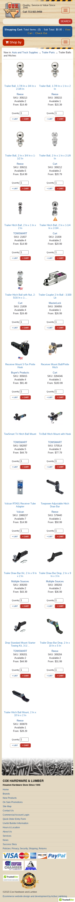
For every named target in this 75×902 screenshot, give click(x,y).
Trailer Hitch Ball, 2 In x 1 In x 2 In (20, 226)
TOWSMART (20, 233)
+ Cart (25, 119)
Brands (6, 793)
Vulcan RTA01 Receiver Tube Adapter (20, 505)
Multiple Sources (20, 581)
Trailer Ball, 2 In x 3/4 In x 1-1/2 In (20, 157)
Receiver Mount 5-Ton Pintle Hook (20, 366)
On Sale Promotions (13, 802)
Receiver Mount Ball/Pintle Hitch (55, 366)
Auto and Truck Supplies (25, 52)
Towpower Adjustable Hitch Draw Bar (55, 505)
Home (6, 789)
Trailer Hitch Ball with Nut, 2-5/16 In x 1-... (20, 296)
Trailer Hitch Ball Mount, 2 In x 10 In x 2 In (20, 714)
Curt (55, 163)
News (5, 840)
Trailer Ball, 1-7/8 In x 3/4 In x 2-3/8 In (20, 87)
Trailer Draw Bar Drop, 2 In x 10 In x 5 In (55, 644)
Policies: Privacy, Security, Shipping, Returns (25, 848)
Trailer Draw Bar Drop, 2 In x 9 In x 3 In (55, 574)
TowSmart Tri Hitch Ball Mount (20, 434)
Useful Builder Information (15, 823)
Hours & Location (11, 827)
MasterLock (55, 303)
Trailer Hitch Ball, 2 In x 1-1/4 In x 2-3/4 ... (55, 226)
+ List (15, 119)
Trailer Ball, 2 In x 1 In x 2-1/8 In (55, 157)
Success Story (10, 844)
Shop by (15, 42)
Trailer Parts (48, 52)
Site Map (7, 806)
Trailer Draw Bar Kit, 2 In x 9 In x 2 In (20, 574)
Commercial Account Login (16, 815)
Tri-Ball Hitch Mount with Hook (55, 434)
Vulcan (20, 511)
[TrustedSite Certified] (11, 878)
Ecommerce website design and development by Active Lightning (35, 896)
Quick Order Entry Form (14, 819)
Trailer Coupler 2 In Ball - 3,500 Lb (55, 296)
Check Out (41, 33)
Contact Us (8, 810)
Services (7, 836)
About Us (7, 831)
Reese (20, 94)
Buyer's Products (20, 372)
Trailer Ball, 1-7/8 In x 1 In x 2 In (55, 87)
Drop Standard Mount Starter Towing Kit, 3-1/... (20, 644)
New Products (10, 798)
